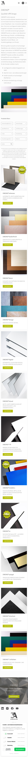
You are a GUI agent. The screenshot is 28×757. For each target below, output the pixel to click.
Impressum (11, 753)
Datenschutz (16, 753)
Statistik (9, 737)
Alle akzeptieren (20, 749)
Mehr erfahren (14, 696)
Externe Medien (11, 741)
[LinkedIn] (2, 708)
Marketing (10, 745)
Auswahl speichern (8, 749)
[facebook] (12, 708)
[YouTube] (17, 708)
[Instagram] (7, 708)
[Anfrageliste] (19, 3)
